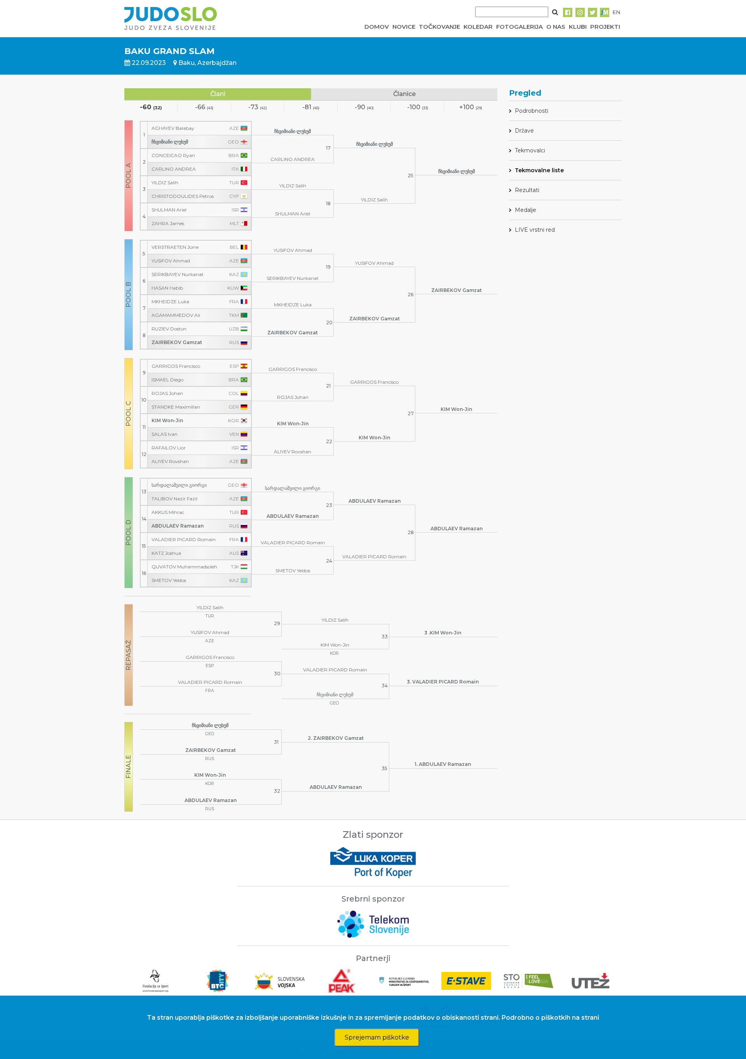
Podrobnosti (531, 110)
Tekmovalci (530, 150)
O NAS (555, 26)
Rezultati (527, 190)
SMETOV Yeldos (169, 580)
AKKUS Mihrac (168, 512)
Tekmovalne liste (539, 170)
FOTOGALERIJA (519, 26)
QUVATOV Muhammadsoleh (184, 567)
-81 (310, 107)
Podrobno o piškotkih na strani (550, 1017)
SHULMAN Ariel (169, 210)
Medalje (525, 209)
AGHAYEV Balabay (173, 128)
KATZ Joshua (166, 553)
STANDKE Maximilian (176, 407)
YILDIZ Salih (165, 182)
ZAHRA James (168, 223)
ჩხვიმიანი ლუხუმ (170, 142)
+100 (470, 107)
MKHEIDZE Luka (170, 301)
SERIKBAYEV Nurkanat (178, 274)
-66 (204, 107)
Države (524, 130)
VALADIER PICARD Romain (184, 539)
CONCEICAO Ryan (173, 155)
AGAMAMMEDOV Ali (176, 315)
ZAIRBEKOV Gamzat (177, 342)
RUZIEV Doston (169, 329)
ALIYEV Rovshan (170, 461)
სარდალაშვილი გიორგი (179, 485)
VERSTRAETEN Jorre (175, 247)
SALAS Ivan (165, 434)
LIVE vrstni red (535, 229)
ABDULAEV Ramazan (178, 526)
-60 (151, 107)
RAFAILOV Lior (169, 448)
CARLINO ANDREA (174, 169)
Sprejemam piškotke (377, 1037)
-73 (257, 107)
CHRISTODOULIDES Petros (183, 196)
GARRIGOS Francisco (176, 366)
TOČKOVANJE (439, 26)
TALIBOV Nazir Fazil (174, 499)
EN (616, 12)
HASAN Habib (167, 288)
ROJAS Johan (167, 393)
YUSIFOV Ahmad (171, 261)
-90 (364, 107)
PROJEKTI (605, 26)
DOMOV (376, 26)
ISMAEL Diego (167, 380)
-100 (417, 107)
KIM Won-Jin (167, 420)
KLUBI (578, 26)
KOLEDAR (478, 26)
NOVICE (403, 26)
